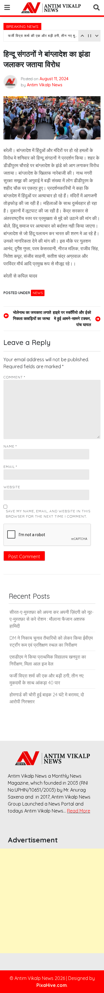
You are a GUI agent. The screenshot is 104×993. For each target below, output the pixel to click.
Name (10, 446)
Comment (14, 377)
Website (11, 487)
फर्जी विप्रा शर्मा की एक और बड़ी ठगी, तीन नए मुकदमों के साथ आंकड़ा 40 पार (42, 35)
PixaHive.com (51, 985)
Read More (78, 811)
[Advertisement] (52, 901)
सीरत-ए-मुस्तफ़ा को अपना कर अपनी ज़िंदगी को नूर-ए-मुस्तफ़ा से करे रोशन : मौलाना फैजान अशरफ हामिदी (52, 619)
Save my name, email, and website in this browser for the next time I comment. (48, 513)
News (38, 293)
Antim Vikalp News (44, 84)
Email (10, 466)
